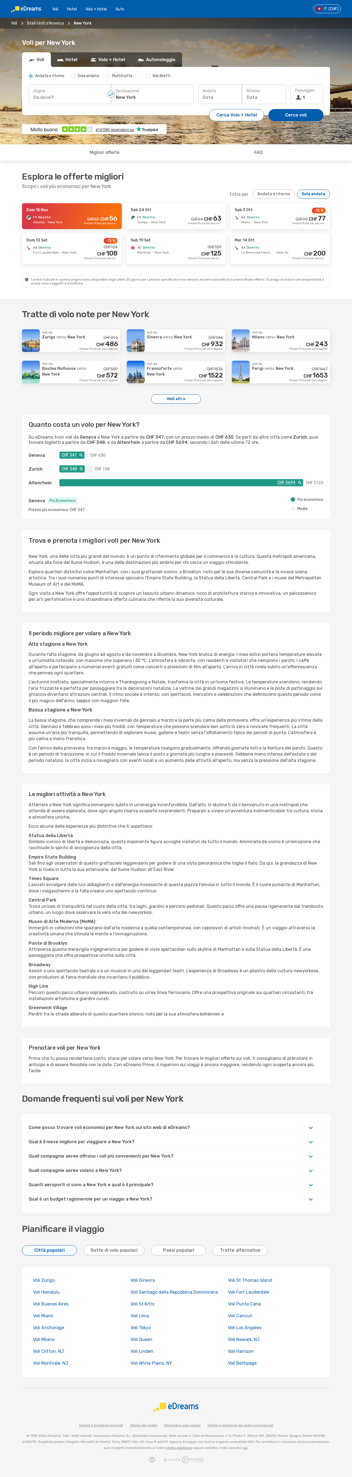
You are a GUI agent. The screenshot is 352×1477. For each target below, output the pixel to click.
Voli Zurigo (44, 1280)
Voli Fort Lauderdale (248, 1292)
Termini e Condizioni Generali (101, 1425)
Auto (120, 9)
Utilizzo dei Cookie (144, 1425)
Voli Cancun (240, 1315)
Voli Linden (142, 1351)
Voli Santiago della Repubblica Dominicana (174, 1292)
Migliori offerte (104, 152)
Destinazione (127, 91)
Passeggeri (305, 90)
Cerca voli (296, 115)
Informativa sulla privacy (182, 1425)
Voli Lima (140, 1315)
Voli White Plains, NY (151, 1363)
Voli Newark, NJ (244, 1339)
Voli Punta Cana (244, 1304)
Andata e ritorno (273, 194)
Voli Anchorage (48, 1327)
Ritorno (253, 91)
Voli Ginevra (143, 1280)
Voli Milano (43, 1339)
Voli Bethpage (242, 1363)
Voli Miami (43, 1315)
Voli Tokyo (141, 1327)
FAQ (258, 152)
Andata (209, 91)
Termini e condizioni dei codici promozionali (240, 1425)
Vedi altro (176, 399)
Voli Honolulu (46, 1292)
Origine (39, 91)
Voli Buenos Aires (50, 1304)
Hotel (72, 9)
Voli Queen (141, 1339)
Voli (55, 9)
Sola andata (313, 194)
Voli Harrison (241, 1351)
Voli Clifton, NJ (48, 1351)
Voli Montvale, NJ (50, 1363)
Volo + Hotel (96, 9)
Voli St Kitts (142, 1304)
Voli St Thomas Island (250, 1280)
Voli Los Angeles (244, 1327)
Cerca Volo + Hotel (236, 115)
